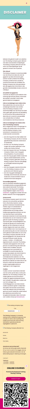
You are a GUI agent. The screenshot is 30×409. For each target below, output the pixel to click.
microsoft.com (20, 297)
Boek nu (5, 338)
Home (4, 335)
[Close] (26, 366)
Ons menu (5, 341)
